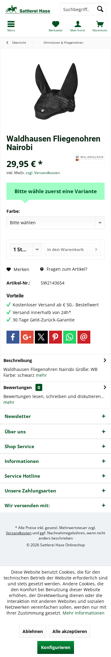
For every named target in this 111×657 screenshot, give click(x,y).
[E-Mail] (83, 337)
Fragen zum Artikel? (66, 269)
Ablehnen (33, 631)
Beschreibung (17, 360)
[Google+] (27, 337)
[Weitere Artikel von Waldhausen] (89, 157)
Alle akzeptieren (69, 631)
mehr (41, 375)
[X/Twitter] (41, 337)
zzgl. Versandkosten (43, 172)
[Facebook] (12, 337)
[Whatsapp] (69, 337)
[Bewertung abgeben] (39, 155)
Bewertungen (17, 387)
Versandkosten (18, 533)
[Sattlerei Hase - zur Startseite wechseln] (28, 9)
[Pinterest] (55, 337)
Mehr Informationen (84, 613)
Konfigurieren (55, 647)
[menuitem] (100, 26)
